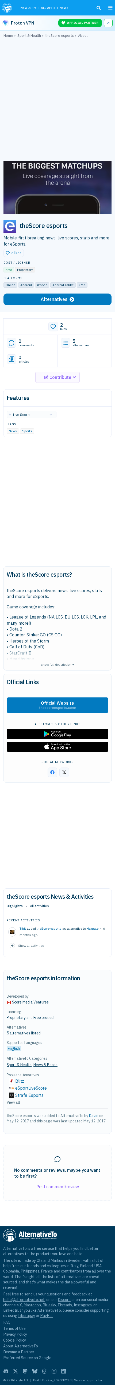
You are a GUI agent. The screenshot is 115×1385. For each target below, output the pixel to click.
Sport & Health (19, 1064)
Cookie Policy (14, 1340)
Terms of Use (14, 1328)
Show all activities (31, 946)
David (93, 1115)
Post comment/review (57, 1186)
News (13, 431)
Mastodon (32, 1304)
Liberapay (26, 1315)
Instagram (83, 1304)
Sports (27, 431)
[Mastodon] (25, 1371)
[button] (13, 253)
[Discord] (6, 1371)
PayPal (46, 1315)
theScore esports (49, 928)
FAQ (6, 1322)
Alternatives (54, 299)
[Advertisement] (57, 100)
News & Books (45, 1064)
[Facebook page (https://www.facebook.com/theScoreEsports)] (52, 772)
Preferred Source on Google (27, 1357)
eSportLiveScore (31, 1088)
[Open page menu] (110, 7)
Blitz (19, 1081)
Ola (40, 1260)
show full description (57, 664)
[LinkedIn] (63, 1371)
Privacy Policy (15, 1334)
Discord (64, 1299)
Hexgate (92, 928)
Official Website (57, 705)
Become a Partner (18, 1351)
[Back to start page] (7, 8)
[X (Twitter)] (15, 1371)
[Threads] (44, 1371)
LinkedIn (10, 1310)
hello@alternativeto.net (24, 1299)
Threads (64, 1304)
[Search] (99, 8)
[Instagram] (54, 1371)
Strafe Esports (29, 1095)
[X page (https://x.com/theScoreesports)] (64, 772)
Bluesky (49, 1304)
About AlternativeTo (20, 1345)
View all (13, 1102)
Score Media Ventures (30, 1002)
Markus (57, 1260)
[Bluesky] (34, 1371)
